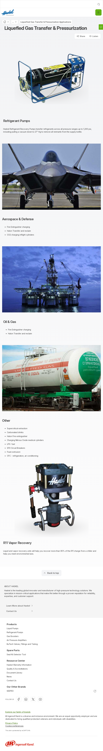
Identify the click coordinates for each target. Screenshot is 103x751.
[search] (99, 4)
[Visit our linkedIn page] (25, 699)
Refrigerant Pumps (15, 632)
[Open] (98, 12)
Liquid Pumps (12, 628)
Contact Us (11, 680)
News (9, 676)
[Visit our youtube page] (40, 699)
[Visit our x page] (33, 699)
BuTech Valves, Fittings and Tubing (22, 644)
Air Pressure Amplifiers (17, 640)
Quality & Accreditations (17, 669)
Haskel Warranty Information (19, 665)
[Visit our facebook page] (18, 699)
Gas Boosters (13, 636)
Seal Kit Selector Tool (16, 654)
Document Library (14, 673)
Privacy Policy (11, 723)
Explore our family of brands (17, 712)
